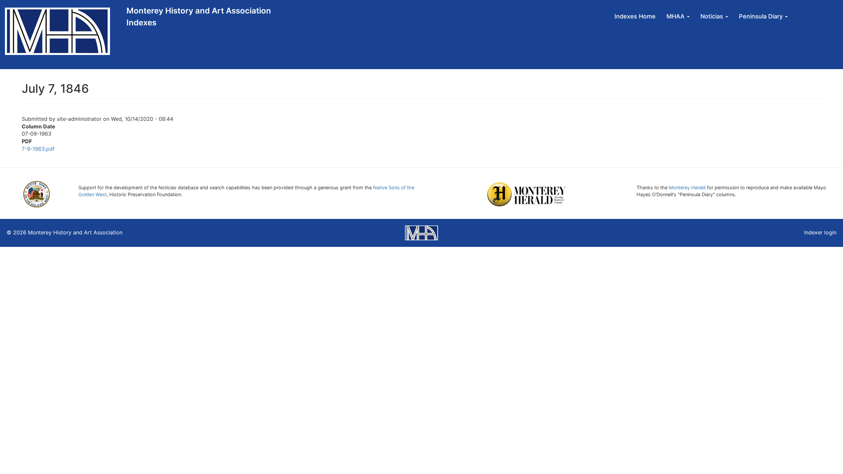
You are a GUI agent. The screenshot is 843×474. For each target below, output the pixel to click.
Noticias (712, 16)
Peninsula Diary (761, 16)
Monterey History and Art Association (198, 10)
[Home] (63, 31)
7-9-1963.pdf (38, 148)
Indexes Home (635, 16)
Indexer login (820, 232)
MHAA (676, 16)
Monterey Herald (687, 187)
